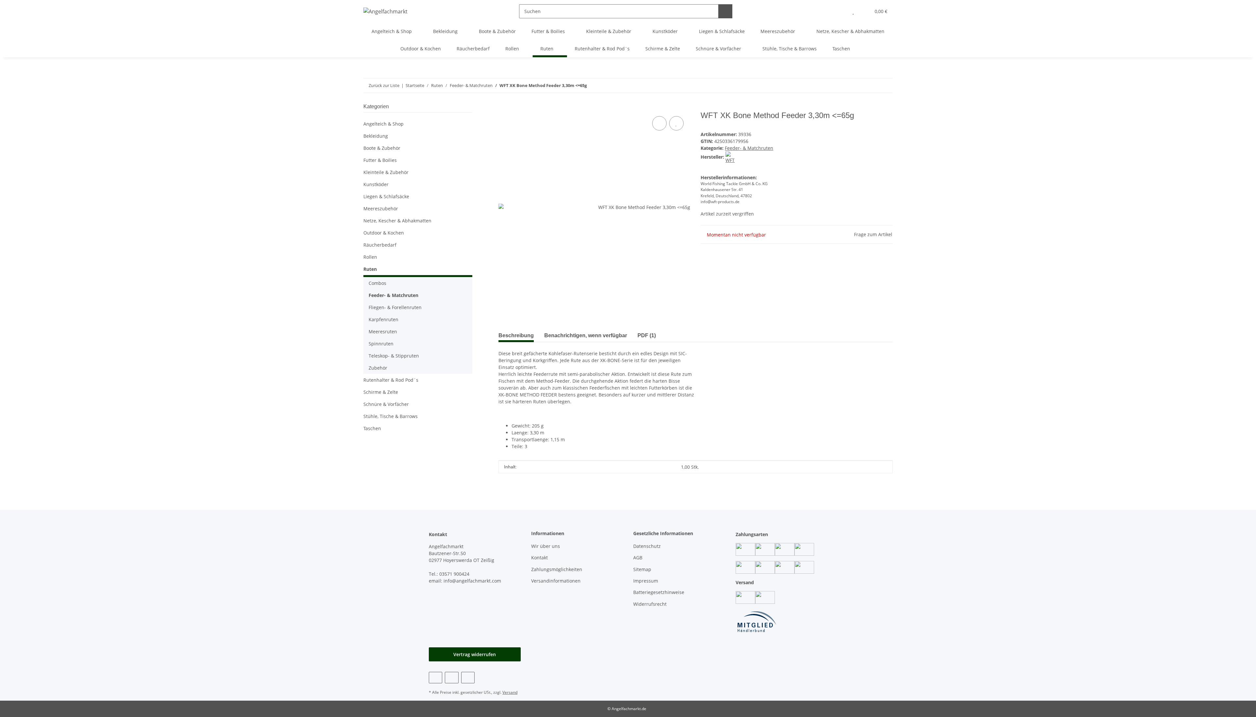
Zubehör (378, 368)
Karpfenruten (383, 319)
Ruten (370, 269)
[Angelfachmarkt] (385, 11)
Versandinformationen (556, 581)
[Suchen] (725, 11)
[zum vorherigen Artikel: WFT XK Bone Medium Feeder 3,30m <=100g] (886, 86)
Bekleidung (375, 136)
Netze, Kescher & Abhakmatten (397, 221)
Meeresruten (383, 331)
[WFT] (731, 157)
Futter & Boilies (380, 160)
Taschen (372, 428)
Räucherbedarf (379, 245)
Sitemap (642, 569)
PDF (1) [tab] (646, 335)
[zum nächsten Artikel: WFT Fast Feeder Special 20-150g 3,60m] (871, 86)
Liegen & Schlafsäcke (386, 196)
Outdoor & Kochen (383, 233)
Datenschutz (647, 546)
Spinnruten (381, 344)
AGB (637, 557)
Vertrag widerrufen (474, 654)
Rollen (370, 257)
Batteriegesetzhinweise (658, 592)
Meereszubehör (380, 208)
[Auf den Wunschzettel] (676, 123)
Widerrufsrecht (650, 604)
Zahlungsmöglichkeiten (556, 569)
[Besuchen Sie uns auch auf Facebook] (435, 677)
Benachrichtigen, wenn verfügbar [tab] (585, 335)
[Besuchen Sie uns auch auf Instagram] (451, 677)
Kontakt (539, 557)
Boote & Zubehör (381, 148)
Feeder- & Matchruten (749, 148)
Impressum (645, 581)
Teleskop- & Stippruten (394, 356)
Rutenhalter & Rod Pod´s (390, 380)
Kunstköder (376, 184)
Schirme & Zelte (380, 392)
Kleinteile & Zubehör (386, 172)
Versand (509, 692)
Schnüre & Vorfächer (386, 404)
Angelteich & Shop (383, 124)
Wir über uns (545, 546)
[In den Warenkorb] (503, 107)
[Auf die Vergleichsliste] (659, 123)
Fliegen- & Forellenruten (395, 307)
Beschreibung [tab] (516, 335)
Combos (377, 283)
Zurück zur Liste (384, 85)
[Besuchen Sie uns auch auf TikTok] (468, 677)
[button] (840, 11)
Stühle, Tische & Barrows (390, 416)
